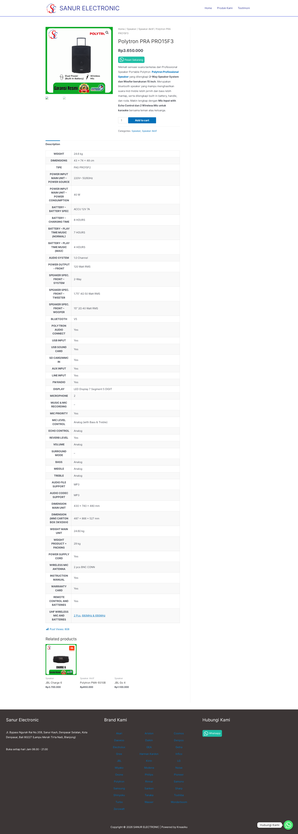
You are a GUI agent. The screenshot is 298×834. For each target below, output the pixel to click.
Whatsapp (215, 733)
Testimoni (244, 8)
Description (53, 144)
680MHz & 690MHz (93, 615)
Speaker (131, 29)
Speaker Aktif (146, 29)
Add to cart (142, 120)
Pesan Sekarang (134, 59)
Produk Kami (225, 8)
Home (208, 8)
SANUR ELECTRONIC (89, 8)
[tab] (53, 144)
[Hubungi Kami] (288, 825)
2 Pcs (77, 615)
